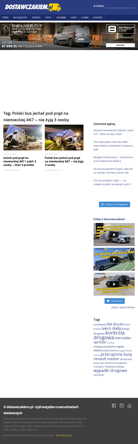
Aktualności (20, 17)
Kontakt (98, 17)
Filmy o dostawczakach (109, 219)
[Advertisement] (69, 75)
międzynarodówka (104, 346)
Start (5, 17)
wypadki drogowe (110, 370)
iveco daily (111, 328)
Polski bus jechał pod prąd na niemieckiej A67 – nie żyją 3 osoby (64, 161)
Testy (48, 17)
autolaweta (100, 324)
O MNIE (85, 17)
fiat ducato (116, 324)
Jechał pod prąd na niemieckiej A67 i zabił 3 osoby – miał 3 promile (19, 161)
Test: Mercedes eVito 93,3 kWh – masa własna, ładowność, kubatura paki (113, 145)
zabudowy (99, 374)
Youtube (131, 405)
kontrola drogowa (109, 335)
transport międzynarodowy (109, 366)
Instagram (123, 405)
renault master (106, 358)
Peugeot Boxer (125, 350)
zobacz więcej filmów (123, 307)
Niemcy (113, 350)
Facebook (115, 405)
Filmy (74, 17)
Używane (61, 17)
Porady (36, 17)
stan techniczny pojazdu (113, 362)
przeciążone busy (116, 354)
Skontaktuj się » (64, 435)
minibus (110, 342)
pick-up (97, 355)
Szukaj (100, 6)
